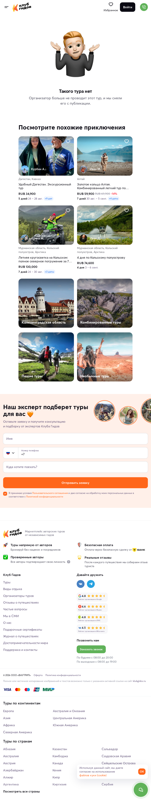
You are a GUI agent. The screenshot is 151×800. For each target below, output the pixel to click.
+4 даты (113, 198)
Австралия (11, 756)
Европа (8, 711)
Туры (6, 582)
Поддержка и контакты (20, 650)
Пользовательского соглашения (50, 493)
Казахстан (59, 749)
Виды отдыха (12, 589)
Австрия (9, 763)
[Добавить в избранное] (68, 141)
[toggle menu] (6, 7)
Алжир (8, 777)
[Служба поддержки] (141, 790)
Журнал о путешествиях (21, 636)
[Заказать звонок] (144, 7)
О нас (7, 623)
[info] (68, 562)
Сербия (107, 784)
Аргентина (11, 784)
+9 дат (48, 198)
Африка (9, 725)
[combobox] (10, 452)
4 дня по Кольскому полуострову (101, 257)
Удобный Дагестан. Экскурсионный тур (44, 186)
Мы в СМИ (11, 616)
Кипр (56, 777)
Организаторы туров (18, 596)
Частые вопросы (15, 609)
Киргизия (59, 784)
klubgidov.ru (139, 681)
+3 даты (49, 271)
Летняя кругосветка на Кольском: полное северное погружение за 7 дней (43, 259)
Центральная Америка (69, 718)
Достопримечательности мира (25, 643)
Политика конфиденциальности (63, 675)
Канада (57, 763)
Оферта (38, 675)
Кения (56, 770)
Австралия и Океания (69, 711)
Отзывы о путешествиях (21, 602)
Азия (6, 718)
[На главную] (22, 7)
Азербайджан (13, 770)
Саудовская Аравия (116, 756)
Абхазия (9, 749)
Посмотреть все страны (21, 791)
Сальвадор (110, 749)
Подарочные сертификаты (22, 629)
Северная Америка (17, 732)
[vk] (81, 584)
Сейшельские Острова (118, 763)
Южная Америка (65, 725)
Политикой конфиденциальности (44, 496)
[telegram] (91, 584)
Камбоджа (60, 756)
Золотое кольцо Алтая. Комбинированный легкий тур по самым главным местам (101, 186)
